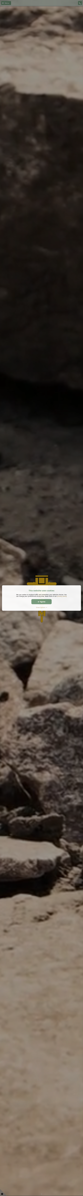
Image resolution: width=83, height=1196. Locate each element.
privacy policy (62, 596)
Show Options (41, 607)
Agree (42, 601)
